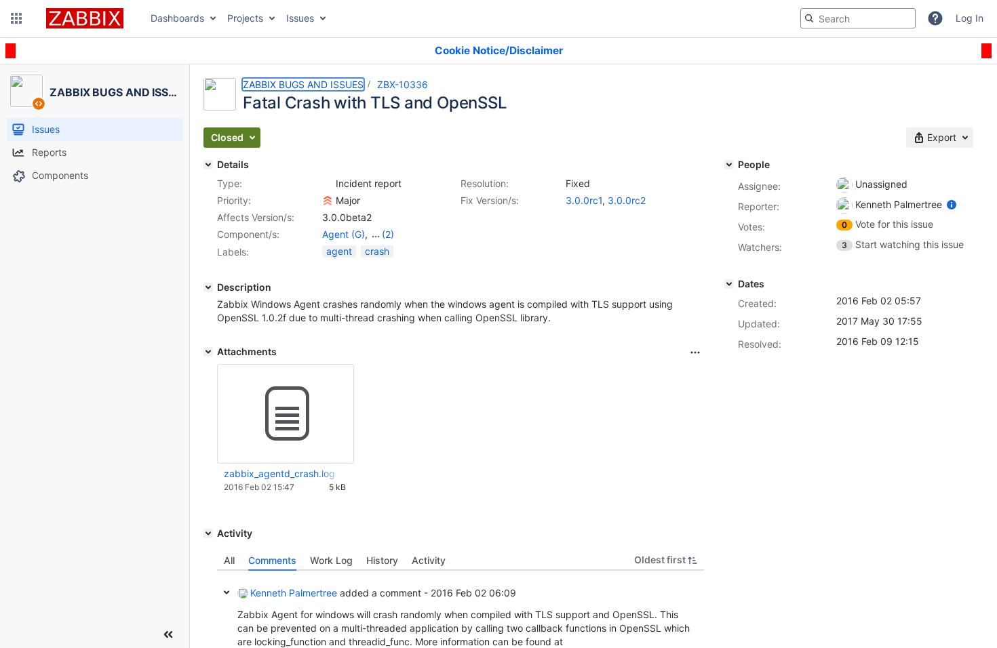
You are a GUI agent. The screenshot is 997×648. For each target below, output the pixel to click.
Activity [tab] (429, 560)
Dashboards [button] (177, 18)
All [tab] (229, 560)
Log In (969, 18)
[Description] (208, 287)
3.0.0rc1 (584, 200)
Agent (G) (343, 234)
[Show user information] (951, 204)
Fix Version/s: (490, 200)
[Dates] (729, 284)
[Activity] (208, 533)
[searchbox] (858, 18)
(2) (388, 234)
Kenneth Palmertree (293, 593)
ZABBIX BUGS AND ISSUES (303, 84)
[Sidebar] (168, 634)
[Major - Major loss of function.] (327, 200)
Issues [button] (300, 18)
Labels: (233, 252)
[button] (16, 18)
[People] (729, 164)
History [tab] (382, 560)
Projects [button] (245, 18)
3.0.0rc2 (627, 200)
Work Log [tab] (331, 560)
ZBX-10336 (402, 84)
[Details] (208, 164)
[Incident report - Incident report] (327, 183)
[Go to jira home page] (84, 18)
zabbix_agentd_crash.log (279, 473)
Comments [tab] (272, 560)
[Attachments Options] (695, 352)
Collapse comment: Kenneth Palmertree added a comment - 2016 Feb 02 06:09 (226, 592)
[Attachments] (208, 352)
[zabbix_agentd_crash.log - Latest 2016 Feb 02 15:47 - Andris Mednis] (285, 414)
